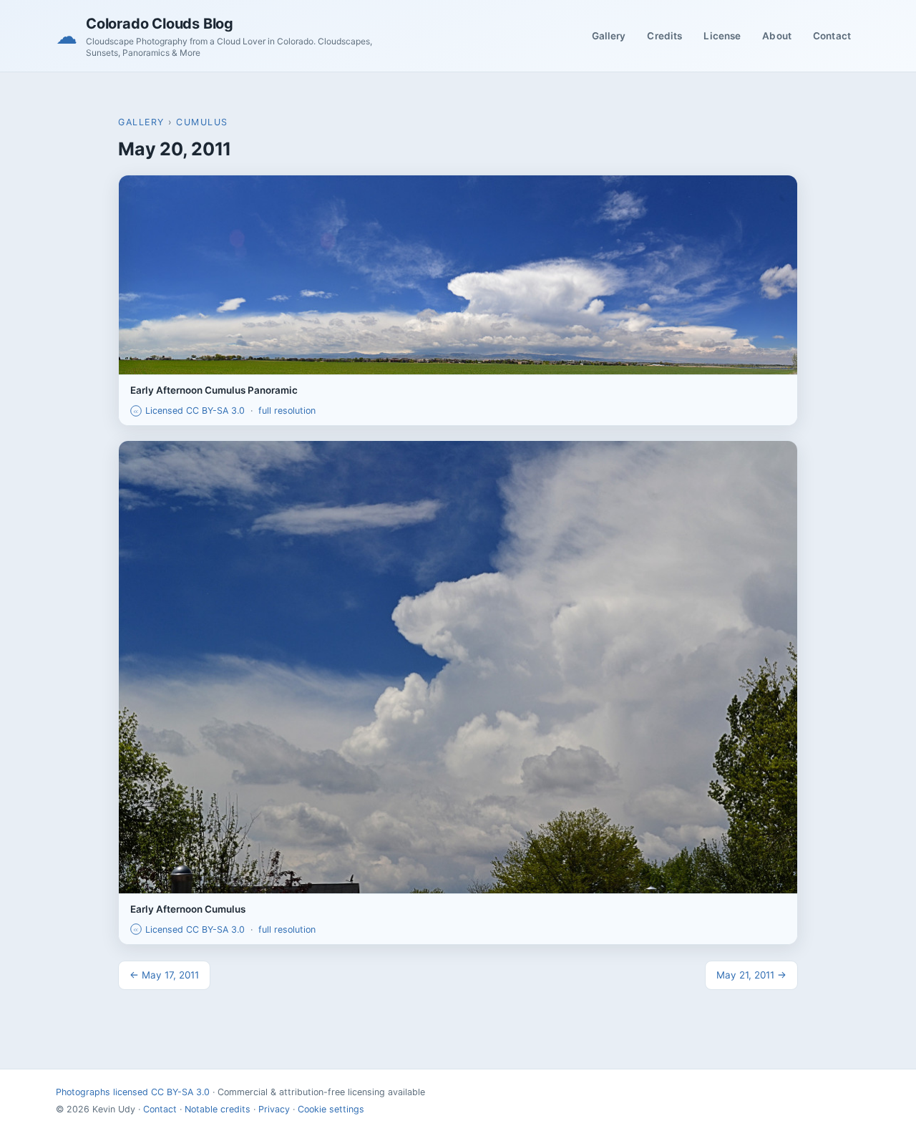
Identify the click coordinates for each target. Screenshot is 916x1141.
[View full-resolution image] (458, 274)
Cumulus (202, 122)
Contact (832, 36)
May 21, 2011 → (751, 975)
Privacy (274, 1109)
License (722, 36)
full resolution (287, 410)
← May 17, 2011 (164, 975)
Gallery (609, 36)
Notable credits (217, 1109)
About (776, 36)
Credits (664, 36)
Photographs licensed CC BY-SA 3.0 (133, 1092)
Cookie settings (331, 1109)
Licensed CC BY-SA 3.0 (189, 410)
